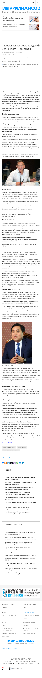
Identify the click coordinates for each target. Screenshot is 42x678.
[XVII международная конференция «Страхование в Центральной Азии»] (21, 593)
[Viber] (14, 463)
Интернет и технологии (9, 615)
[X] (11, 463)
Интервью (26, 625)
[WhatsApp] (17, 463)
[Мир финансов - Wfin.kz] (21, 10)
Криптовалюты (27, 610)
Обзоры (4, 625)
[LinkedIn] (23, 463)
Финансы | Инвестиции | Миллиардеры (9, 635)
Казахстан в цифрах (29, 633)
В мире (25, 607)
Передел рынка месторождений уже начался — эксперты (21, 47)
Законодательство (8, 604)
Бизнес (4, 612)
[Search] (37, 2)
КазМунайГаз (22, 447)
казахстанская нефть (9, 447)
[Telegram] (8, 463)
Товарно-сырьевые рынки (31, 615)
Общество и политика (30, 604)
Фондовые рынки (28, 612)
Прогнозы (26, 631)
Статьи (4, 623)
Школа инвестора (7, 628)
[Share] (33, 2)
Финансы (4, 607)
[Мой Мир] (20, 463)
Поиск (25, 618)
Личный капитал (7, 631)
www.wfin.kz (11, 663)
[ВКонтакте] (3, 463)
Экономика (5, 610)
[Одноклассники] (5, 463)
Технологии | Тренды (29, 623)
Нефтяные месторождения (11, 450)
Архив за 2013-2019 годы (9, 648)
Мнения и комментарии (30, 628)
